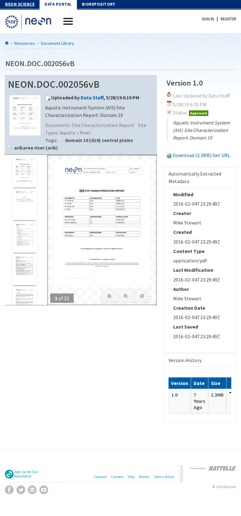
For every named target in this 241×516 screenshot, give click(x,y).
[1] (24, 171)
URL (225, 155)
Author (181, 289)
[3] (24, 237)
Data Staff (92, 97)
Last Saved (185, 327)
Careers (117, 476)
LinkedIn (32, 489)
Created (182, 232)
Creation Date (189, 308)
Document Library (57, 43)
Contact (100, 476)
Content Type (189, 251)
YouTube (43, 489)
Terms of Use (164, 476)
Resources (24, 43)
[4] (24, 269)
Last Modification (193, 270)
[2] (24, 204)
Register (228, 18)
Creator (182, 213)
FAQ (131, 476)
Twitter (20, 489)
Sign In (208, 18)
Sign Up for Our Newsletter (26, 474)
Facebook (9, 489)
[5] (24, 302)
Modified (183, 194)
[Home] (7, 43)
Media (144, 476)
